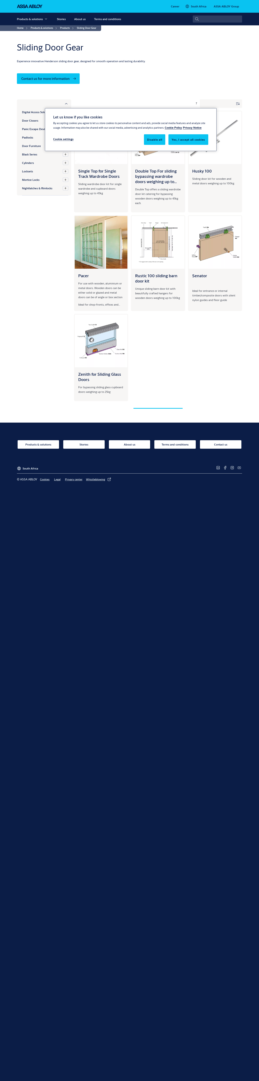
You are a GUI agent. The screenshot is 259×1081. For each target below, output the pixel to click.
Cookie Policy (173, 128)
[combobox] (217, 19)
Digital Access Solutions (37, 112)
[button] (46, 19)
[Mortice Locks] (65, 180)
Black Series (29, 154)
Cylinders (28, 163)
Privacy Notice (192, 128)
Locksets (27, 171)
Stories (61, 19)
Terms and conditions (107, 19)
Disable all (154, 140)
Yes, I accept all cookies (188, 140)
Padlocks (27, 137)
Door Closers (30, 120)
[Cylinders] (65, 163)
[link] (175, 6)
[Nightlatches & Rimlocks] (65, 188)
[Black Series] (65, 154)
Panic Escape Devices (35, 129)
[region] (131, 129)
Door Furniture (31, 146)
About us (80, 19)
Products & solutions (30, 19)
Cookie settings (63, 139)
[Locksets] (65, 171)
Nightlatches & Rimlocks (37, 188)
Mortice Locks (30, 180)
